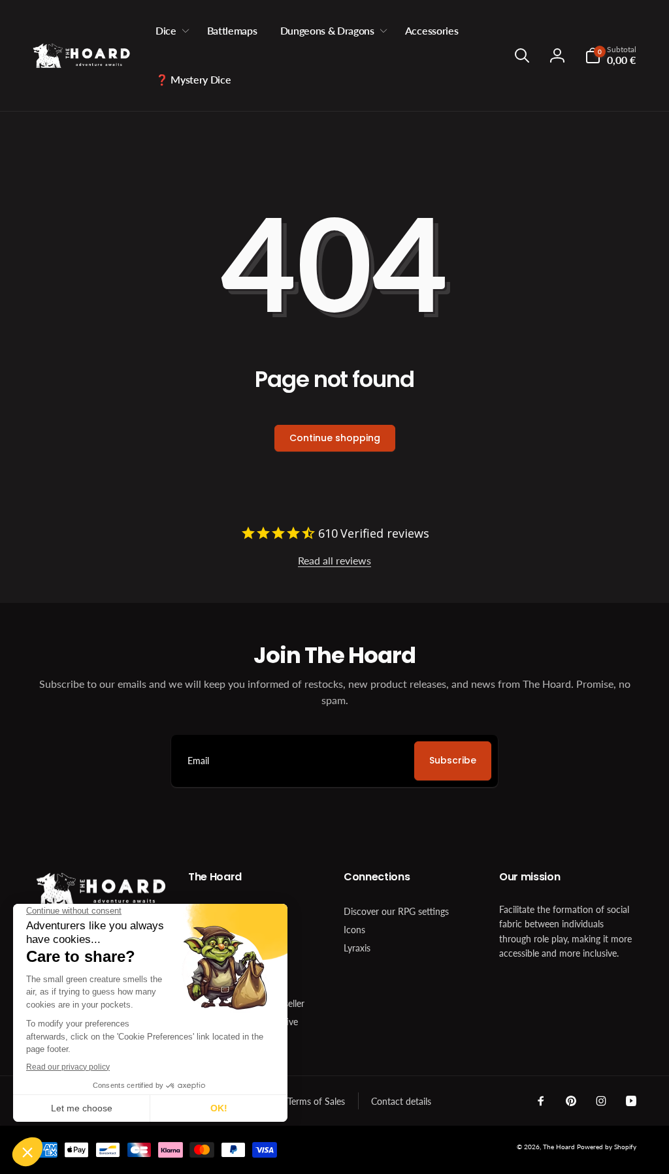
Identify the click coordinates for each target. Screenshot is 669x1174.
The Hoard (559, 1147)
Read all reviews (334, 560)
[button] (170, 31)
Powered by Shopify (606, 1147)
